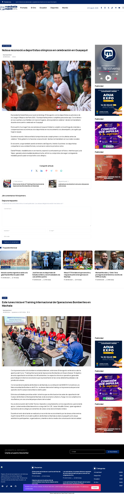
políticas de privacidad (72, 486)
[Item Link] (15, 260)
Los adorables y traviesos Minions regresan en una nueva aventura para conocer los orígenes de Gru (77, 473)
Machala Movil (7, 310)
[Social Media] (101, 8)
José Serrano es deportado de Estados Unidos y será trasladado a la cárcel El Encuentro (46, 274)
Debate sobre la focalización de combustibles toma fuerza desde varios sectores (45, 482)
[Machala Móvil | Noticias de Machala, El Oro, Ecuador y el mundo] (8, 8)
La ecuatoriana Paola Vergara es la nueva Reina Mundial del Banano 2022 (76, 483)
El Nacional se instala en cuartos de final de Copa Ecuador (46, 472)
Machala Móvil (7, 55)
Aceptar (95, 487)
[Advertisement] (62, 26)
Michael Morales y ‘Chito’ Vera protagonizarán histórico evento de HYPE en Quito (108, 274)
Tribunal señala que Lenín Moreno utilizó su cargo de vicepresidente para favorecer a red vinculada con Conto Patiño (50, 2)
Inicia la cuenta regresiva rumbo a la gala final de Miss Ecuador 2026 (14, 273)
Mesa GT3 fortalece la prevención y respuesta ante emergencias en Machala (77, 274)
